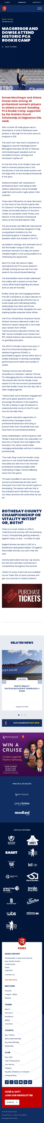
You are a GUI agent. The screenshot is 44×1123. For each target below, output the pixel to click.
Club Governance (12, 1061)
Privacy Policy (6, 1115)
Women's (9, 1013)
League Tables (11, 994)
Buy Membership (12, 1042)
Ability (7, 1020)
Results (8, 998)
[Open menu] (39, 8)
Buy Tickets (10, 1035)
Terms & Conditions (20, 1115)
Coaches (9, 1024)
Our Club (8, 1057)
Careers (8, 1068)
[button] (4, 682)
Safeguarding (10, 1075)
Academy (9, 1016)
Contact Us (10, 974)
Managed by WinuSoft (9, 1118)
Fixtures (8, 991)
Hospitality (9, 1046)
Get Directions (11, 980)
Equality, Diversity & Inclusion (17, 1072)
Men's (7, 1009)
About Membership (13, 1038)
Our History (9, 1064)
